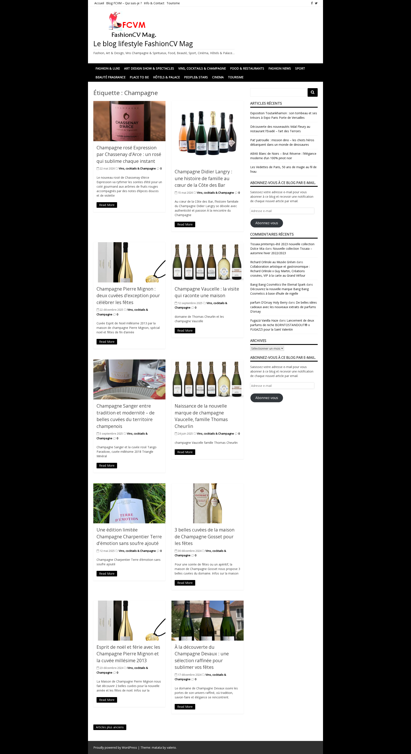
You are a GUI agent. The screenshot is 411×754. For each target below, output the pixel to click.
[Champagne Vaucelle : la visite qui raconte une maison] (207, 262)
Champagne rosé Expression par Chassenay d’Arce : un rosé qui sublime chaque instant (129, 154)
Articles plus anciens (110, 727)
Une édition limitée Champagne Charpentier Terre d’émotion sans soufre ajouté (129, 536)
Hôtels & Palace (166, 77)
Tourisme (173, 3)
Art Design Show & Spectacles (149, 68)
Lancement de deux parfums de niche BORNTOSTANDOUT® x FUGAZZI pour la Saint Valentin (282, 324)
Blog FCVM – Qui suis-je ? (124, 3)
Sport (300, 68)
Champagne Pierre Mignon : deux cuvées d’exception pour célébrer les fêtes (128, 295)
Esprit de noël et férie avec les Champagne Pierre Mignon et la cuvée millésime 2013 (128, 653)
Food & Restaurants (247, 68)
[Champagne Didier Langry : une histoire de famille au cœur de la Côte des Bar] (207, 133)
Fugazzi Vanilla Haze (264, 320)
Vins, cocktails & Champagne (202, 68)
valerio (171, 747)
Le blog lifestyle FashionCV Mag (143, 43)
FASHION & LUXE (107, 68)
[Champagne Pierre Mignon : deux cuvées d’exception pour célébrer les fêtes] (129, 262)
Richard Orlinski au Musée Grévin (273, 262)
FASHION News (279, 68)
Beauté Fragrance (110, 77)
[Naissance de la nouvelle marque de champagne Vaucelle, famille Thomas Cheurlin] (207, 379)
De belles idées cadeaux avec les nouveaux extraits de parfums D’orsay (283, 306)
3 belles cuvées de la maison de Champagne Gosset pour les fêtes (204, 536)
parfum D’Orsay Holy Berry (268, 302)
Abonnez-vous (266, 223)
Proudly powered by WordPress (115, 747)
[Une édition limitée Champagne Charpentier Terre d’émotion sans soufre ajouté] (129, 503)
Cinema (218, 77)
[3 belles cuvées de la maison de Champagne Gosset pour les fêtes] (207, 503)
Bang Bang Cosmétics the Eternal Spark (277, 284)
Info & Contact (154, 3)
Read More (107, 205)
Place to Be (139, 77)
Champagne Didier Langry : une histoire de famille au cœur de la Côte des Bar (203, 178)
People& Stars (196, 77)
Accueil (99, 3)
